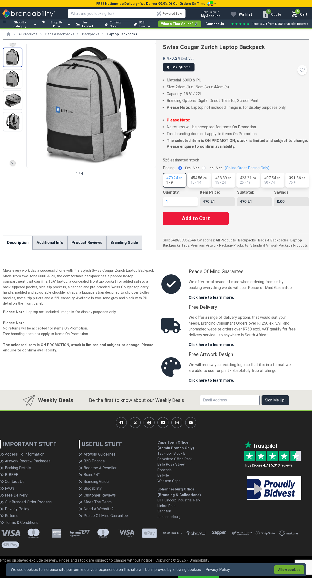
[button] (150, 105)
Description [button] (18, 242)
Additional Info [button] (50, 242)
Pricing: (169, 168)
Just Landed (87, 24)
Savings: (282, 192)
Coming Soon (115, 24)
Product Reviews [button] (86, 242)
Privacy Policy (217, 569)
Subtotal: (245, 192)
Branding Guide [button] (124, 242)
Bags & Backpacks (59, 34)
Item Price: (210, 192)
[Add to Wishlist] (302, 70)
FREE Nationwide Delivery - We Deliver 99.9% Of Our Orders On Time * (156, 4)
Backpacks (90, 34)
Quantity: (171, 192)
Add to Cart (196, 218)
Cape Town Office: (173, 442)
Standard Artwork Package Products (279, 245)
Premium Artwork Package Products (219, 245)
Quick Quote (178, 67)
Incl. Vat (215, 168)
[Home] (8, 34)
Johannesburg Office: (176, 489)
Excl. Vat (192, 168)
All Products (28, 34)
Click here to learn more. (211, 297)
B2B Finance (144, 24)
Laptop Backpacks (122, 34)
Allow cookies (289, 570)
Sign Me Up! (275, 400)
